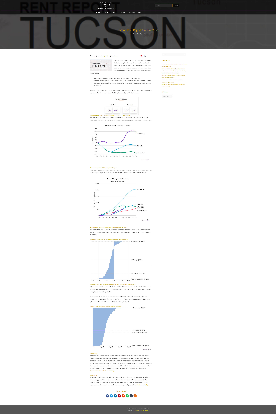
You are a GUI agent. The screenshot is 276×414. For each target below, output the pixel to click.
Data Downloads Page (143, 385)
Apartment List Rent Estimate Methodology (102, 371)
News (93, 56)
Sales (105, 12)
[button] (107, 395)
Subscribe (131, 12)
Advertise (121, 12)
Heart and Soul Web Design (141, 410)
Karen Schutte (114, 56)
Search (176, 5)
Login (140, 12)
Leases (113, 12)
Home (98, 12)
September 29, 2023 (103, 56)
